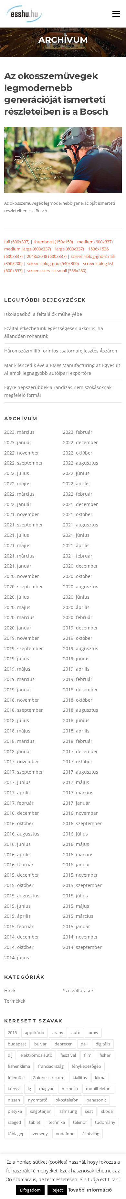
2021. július (16, 535)
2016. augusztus (21, 834)
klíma (100, 1077)
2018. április (76, 731)
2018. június (76, 720)
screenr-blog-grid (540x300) (53, 263)
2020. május (17, 607)
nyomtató (37, 1100)
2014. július (16, 957)
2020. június (76, 597)
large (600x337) (69, 249)
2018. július (16, 720)
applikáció (34, 1032)
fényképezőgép (86, 1066)
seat (89, 1111)
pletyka (15, 1111)
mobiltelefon (98, 1088)
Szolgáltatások (78, 990)
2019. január (17, 689)
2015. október (19, 885)
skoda (107, 1111)
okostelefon (67, 1100)
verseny (40, 1133)
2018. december (80, 689)
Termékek (14, 1001)
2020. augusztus (80, 586)
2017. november (21, 761)
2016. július (75, 834)
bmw (93, 1032)
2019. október (77, 638)
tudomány (105, 1122)
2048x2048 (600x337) (47, 256)
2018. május (17, 731)
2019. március (19, 679)
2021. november (21, 514)
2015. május (76, 906)
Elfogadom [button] (30, 1190)
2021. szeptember (23, 525)
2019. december (80, 628)
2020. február (77, 617)
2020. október (77, 576)
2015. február (19, 926)
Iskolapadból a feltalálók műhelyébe (43, 314)
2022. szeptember (23, 463)
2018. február (77, 741)
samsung (68, 1111)
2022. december (80, 442)
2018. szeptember (23, 710)
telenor (80, 1122)
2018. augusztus (80, 710)
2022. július (16, 473)
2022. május (17, 483)
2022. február (77, 494)
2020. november (21, 576)
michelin (70, 1088)
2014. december (21, 937)
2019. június (76, 658)
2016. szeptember (82, 823)
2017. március (78, 793)
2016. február (19, 864)
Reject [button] (57, 1190)
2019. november (21, 638)
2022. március (19, 494)
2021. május (17, 545)
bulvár (40, 1044)
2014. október (19, 947)
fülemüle (16, 1077)
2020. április (76, 607)
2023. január (17, 442)
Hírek (10, 990)
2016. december (21, 813)
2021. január (17, 566)
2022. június (76, 473)
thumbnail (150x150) (53, 242)
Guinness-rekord (49, 1077)
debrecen (64, 1044)
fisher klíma (19, 1066)
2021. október (77, 514)
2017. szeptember (23, 772)
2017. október (77, 761)
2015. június (17, 906)
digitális (103, 1044)
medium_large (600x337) (27, 249)
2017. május (76, 782)
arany (57, 1032)
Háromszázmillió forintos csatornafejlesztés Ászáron (60, 351)
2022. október (77, 453)
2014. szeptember (82, 947)
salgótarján (40, 1111)
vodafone (65, 1133)
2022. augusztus (80, 463)
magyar (46, 1088)
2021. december (80, 504)
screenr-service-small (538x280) (56, 270)
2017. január (76, 803)
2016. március (78, 854)
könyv (14, 1088)
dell (84, 1044)
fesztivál (68, 1055)
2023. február (77, 432)
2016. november (80, 813)
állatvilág (90, 1133)
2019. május (17, 669)
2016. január (76, 864)
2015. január (76, 926)
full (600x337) (16, 242)
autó (75, 1032)
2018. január (17, 751)
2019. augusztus (80, 648)
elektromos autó (36, 1055)
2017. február (19, 803)
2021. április (76, 545)
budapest (17, 1044)
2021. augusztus (80, 525)
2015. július (75, 896)
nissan (14, 1100)
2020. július (16, 597)
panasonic (96, 1100)
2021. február (77, 556)
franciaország (51, 1066)
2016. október (19, 823)
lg (29, 1088)
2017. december (80, 751)
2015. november (80, 875)
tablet (34, 1122)
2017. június (17, 782)
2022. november (21, 453)
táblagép (16, 1133)
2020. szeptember (23, 586)
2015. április (17, 916)
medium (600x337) (95, 242)
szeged (14, 1122)
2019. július (16, 658)
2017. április (17, 793)
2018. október (77, 700)
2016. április (17, 854)
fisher (105, 1055)
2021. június (76, 535)
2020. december (80, 566)
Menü (116, 14)
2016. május (76, 844)
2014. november (80, 937)
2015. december (21, 875)
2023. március (19, 432)
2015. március (78, 916)
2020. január (17, 628)
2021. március (19, 556)
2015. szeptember (82, 885)
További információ (90, 1189)
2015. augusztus (21, 896)
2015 (12, 1032)
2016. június (17, 844)
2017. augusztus (80, 772)
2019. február (77, 679)
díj (10, 1055)
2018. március (19, 741)
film (87, 1055)
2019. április (76, 669)
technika (56, 1122)
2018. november (21, 700)
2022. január (17, 504)
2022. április (76, 483)
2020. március (19, 617)
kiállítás (80, 1077)
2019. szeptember (23, 648)
